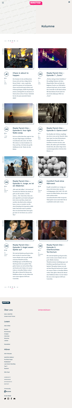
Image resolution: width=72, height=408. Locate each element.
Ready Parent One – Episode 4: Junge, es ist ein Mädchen (23, 183)
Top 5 (5, 366)
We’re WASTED (8, 314)
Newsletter (7, 344)
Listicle (6, 340)
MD (40, 182)
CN (40, 74)
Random (6, 368)
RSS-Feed (7, 372)
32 (6, 250)
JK (6, 74)
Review (6, 329)
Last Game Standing (9, 364)
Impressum (7, 379)
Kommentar (7, 331)
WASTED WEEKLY (9, 357)
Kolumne (3, 51)
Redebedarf (7, 361)
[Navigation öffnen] (3, 2)
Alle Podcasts (8, 353)
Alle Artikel (7, 325)
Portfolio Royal (8, 359)
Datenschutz (8, 381)
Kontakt (6, 383)
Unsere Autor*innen (9, 316)
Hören (7, 349)
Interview (6, 336)
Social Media (7, 395)
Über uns (8, 310)
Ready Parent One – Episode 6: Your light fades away (22, 130)
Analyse (6, 334)
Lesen (7, 321)
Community (7, 377)
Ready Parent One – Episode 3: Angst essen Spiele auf (23, 247)
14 (40, 186)
